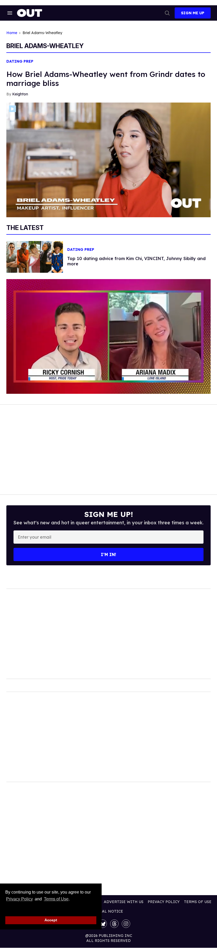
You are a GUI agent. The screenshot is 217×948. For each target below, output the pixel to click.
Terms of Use (56, 899)
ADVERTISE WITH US (123, 901)
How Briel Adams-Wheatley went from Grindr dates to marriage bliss (105, 79)
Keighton (20, 94)
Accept (50, 920)
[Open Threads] (114, 923)
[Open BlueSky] (102, 923)
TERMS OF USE (197, 901)
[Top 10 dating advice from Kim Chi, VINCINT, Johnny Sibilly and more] (34, 256)
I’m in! (108, 554)
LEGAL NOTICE (108, 911)
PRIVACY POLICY (164, 901)
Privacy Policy (19, 899)
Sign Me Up (192, 13)
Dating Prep (19, 61)
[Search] (167, 13)
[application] (108, 336)
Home (11, 33)
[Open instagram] (126, 923)
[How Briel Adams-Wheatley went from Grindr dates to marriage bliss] (108, 159)
